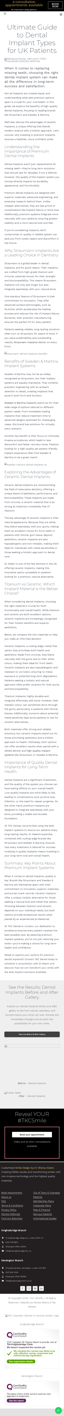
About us (6, 1197)
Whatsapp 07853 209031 (16, 1247)
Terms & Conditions (12, 1205)
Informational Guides (44, 1218)
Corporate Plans (42, 1205)
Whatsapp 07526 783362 (16, 1276)
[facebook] (22, 1288)
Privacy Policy (8, 1209)
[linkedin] (41, 1288)
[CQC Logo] (17, 1337)
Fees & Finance (41, 1209)
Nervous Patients (42, 1214)
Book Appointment (11, 1192)
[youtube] (35, 1288)
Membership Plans (43, 1201)
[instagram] (28, 1288)
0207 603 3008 (12, 1272)
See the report (16, 1400)
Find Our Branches (11, 1218)
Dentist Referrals (10, 1214)
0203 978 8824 (12, 1242)
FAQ (3, 1201)
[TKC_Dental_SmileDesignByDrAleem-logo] (23, 13)
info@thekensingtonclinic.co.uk (19, 1281)
